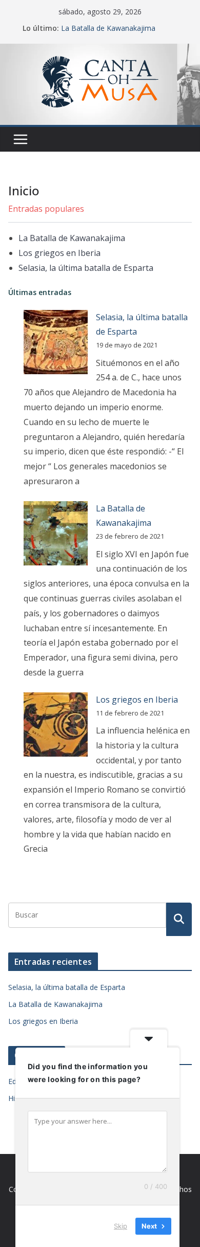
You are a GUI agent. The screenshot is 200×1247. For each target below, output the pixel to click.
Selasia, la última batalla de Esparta (85, 267)
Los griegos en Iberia (59, 253)
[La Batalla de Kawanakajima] (56, 533)
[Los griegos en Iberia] (56, 724)
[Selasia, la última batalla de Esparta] (56, 342)
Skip (120, 1226)
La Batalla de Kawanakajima (108, 28)
